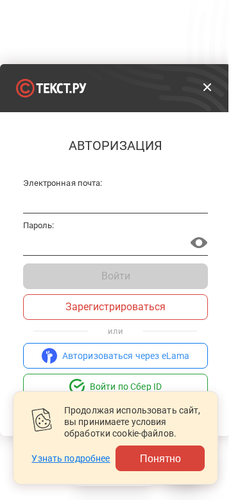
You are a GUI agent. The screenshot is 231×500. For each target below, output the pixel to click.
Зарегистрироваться (115, 307)
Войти (115, 276)
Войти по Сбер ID (126, 386)
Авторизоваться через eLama (126, 356)
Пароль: (38, 225)
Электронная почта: (62, 183)
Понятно (160, 458)
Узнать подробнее (70, 458)
